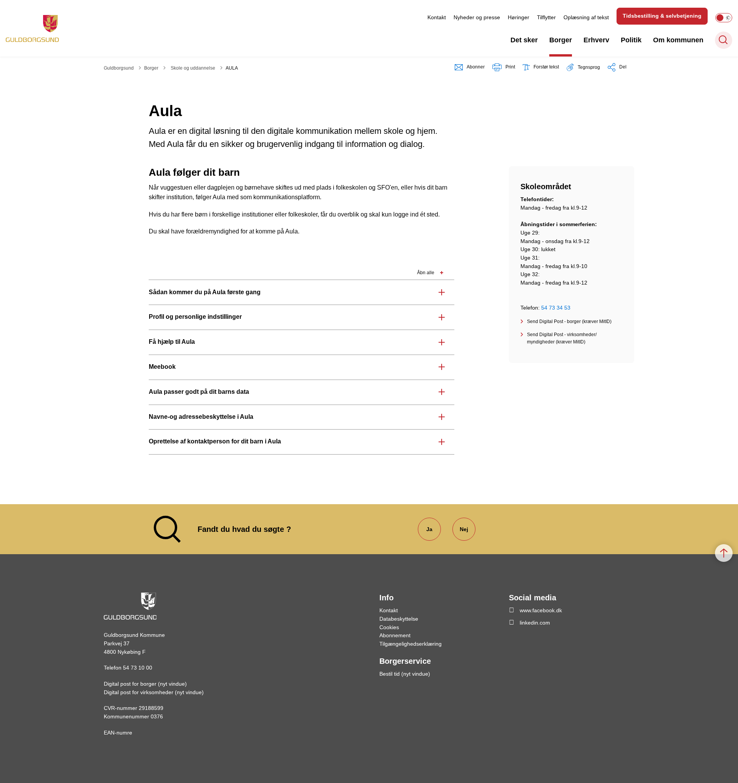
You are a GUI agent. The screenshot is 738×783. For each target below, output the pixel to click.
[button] (583, 67)
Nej (464, 529)
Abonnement (395, 635)
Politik (631, 40)
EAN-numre (118, 733)
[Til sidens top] (723, 553)
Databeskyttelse (398, 619)
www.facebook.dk (541, 610)
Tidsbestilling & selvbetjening (662, 16)
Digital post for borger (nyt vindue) (145, 684)
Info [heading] (386, 597)
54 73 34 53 (555, 308)
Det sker (524, 40)
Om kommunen (678, 40)
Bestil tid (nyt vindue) (404, 674)
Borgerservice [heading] (405, 661)
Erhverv (596, 40)
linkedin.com (535, 623)
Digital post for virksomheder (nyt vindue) (154, 692)
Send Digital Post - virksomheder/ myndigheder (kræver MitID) (562, 338)
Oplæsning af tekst (586, 17)
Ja (429, 529)
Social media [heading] (532, 597)
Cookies (389, 627)
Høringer (518, 17)
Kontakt (436, 17)
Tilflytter (546, 17)
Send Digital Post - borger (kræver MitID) (569, 321)
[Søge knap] (723, 40)
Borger (560, 40)
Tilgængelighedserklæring (410, 644)
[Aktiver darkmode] (723, 17)
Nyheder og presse (477, 17)
